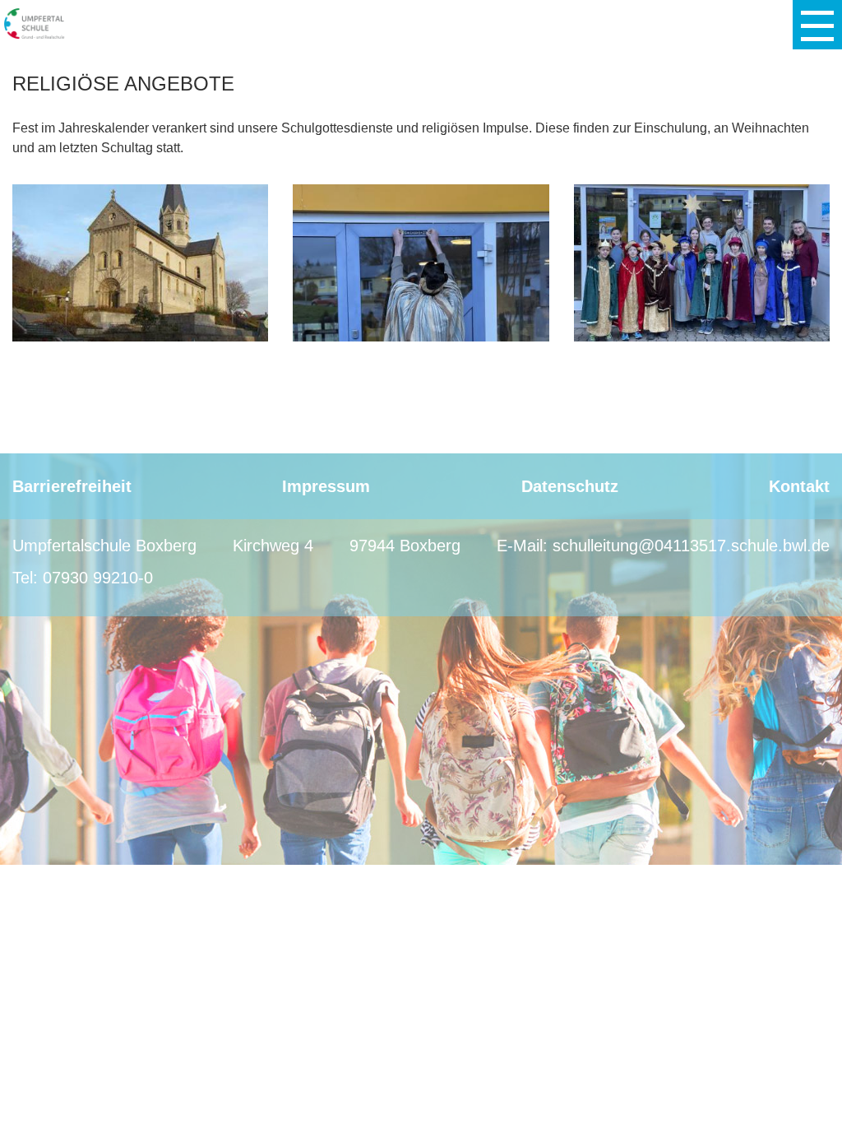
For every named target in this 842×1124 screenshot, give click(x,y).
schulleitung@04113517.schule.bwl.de (691, 545)
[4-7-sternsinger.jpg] (702, 262)
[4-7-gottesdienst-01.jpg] (140, 262)
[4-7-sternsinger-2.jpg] (420, 262)
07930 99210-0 (98, 578)
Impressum (326, 486)
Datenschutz (569, 486)
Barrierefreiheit (72, 486)
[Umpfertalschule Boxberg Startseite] (35, 23)
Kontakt (799, 486)
